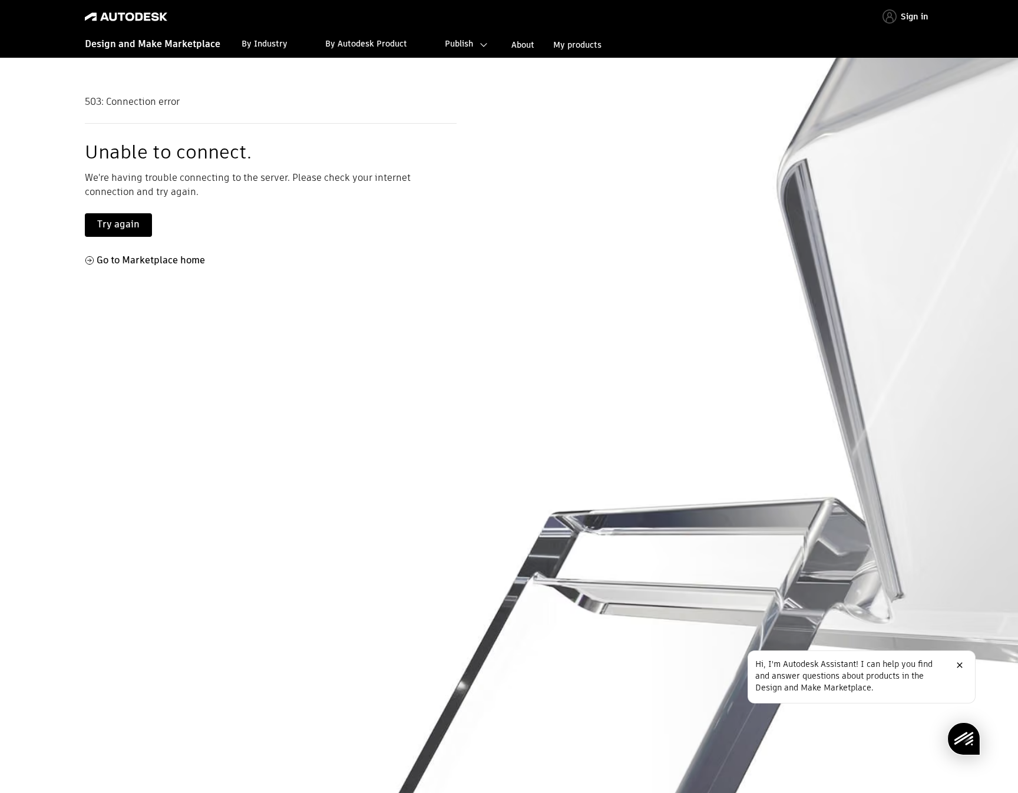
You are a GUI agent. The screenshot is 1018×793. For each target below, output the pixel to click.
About (522, 45)
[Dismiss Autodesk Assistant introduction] (959, 665)
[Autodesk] (126, 17)
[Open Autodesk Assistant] (963, 738)
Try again (118, 224)
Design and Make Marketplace (152, 44)
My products (577, 45)
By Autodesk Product (366, 43)
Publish (459, 43)
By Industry (264, 43)
